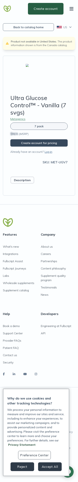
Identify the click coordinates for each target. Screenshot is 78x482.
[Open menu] (72, 9)
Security (8, 362)
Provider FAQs (12, 340)
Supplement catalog (16, 290)
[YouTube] (25, 374)
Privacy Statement (22, 444)
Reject (22, 467)
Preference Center (34, 455)
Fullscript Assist (13, 261)
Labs (6, 276)
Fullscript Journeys (14, 268)
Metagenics (17, 119)
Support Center (13, 333)
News (44, 294)
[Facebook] (4, 374)
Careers (46, 254)
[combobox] (64, 27)
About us (47, 246)
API (43, 333)
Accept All (50, 467)
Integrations (10, 254)
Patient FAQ (11, 348)
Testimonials (49, 287)
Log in (48, 152)
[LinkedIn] (14, 374)
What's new (11, 246)
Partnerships (49, 261)
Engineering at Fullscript (56, 326)
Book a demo (11, 326)
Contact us (10, 355)
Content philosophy (53, 268)
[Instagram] (36, 374)
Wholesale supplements (18, 283)
